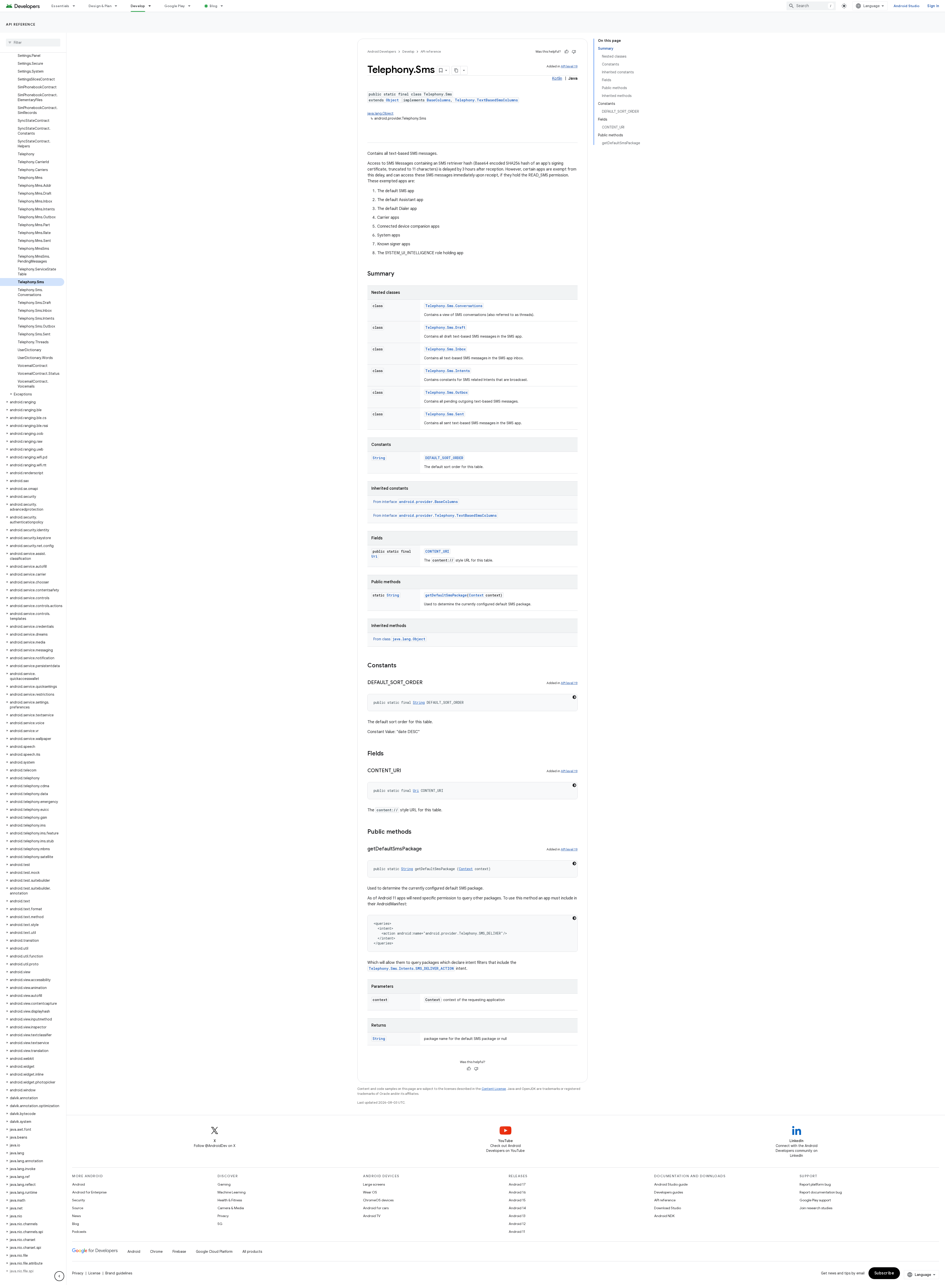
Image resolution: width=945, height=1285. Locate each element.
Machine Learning (232, 1192)
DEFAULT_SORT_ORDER (444, 457)
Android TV (371, 1216)
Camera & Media (231, 1208)
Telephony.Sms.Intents (447, 370)
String (379, 457)
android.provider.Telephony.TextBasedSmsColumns (448, 515)
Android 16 (517, 1192)
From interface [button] (415, 502)
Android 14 (517, 1208)
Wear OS (370, 1192)
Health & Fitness (230, 1200)
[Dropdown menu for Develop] (151, 6)
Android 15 (517, 1200)
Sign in (933, 6)
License (94, 1273)
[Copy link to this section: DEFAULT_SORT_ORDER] (427, 683)
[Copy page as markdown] (456, 70)
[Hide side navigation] (59, 1276)
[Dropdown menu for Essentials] (76, 6)
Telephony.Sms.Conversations (453, 305)
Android (78, 1184)
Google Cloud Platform (214, 1251)
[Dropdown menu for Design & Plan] (118, 6)
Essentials (60, 6)
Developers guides (668, 1192)
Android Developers (381, 51)
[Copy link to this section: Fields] (389, 754)
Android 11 (517, 1231)
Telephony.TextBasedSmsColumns (486, 100)
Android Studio (907, 6)
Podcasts (79, 1231)
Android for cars (376, 1208)
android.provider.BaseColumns (428, 501)
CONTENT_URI (437, 551)
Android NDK (664, 1216)
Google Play (174, 6)
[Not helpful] (574, 51)
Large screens (374, 1184)
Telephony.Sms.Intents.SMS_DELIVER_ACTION (411, 968)
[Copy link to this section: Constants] (401, 666)
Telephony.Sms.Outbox (446, 392)
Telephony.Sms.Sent (444, 414)
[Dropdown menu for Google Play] (191, 6)
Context (476, 595)
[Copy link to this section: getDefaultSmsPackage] (427, 849)
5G (220, 1224)
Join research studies (816, 1208)
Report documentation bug (821, 1192)
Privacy (223, 1216)
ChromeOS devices (378, 1200)
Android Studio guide (671, 1184)
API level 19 (569, 66)
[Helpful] (566, 51)
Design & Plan (100, 6)
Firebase (179, 1251)
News (76, 1216)
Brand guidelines (118, 1273)
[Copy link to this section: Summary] (399, 274)
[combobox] (811, 5)
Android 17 (517, 1184)
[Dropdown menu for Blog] (224, 6)
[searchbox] (33, 43)
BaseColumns (438, 100)
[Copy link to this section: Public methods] (416, 832)
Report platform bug (815, 1184)
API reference (21, 24)
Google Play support (815, 1200)
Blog (213, 6)
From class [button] (399, 639)
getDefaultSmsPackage (446, 595)
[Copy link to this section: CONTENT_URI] (406, 771)
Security (78, 1200)
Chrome (156, 1251)
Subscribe (884, 1273)
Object (392, 100)
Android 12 (517, 1224)
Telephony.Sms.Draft (445, 327)
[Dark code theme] (574, 697)
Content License (494, 1089)
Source (77, 1208)
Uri (374, 556)
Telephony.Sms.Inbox (445, 349)
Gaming (224, 1184)
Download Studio (667, 1208)
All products (252, 1251)
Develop (138, 6)
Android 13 (517, 1216)
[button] (32, 394)
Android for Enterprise (89, 1192)
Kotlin (557, 78)
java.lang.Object (380, 113)
